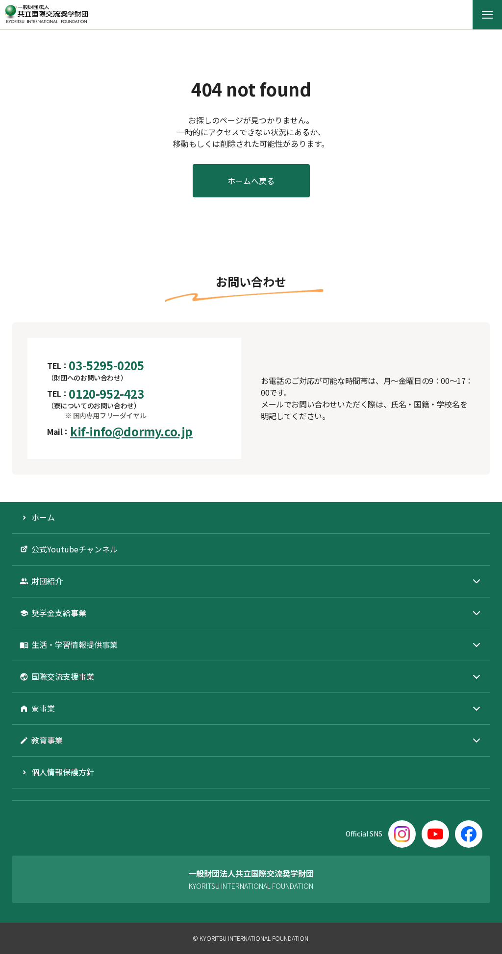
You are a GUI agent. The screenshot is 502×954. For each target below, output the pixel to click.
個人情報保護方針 (62, 772)
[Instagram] (402, 834)
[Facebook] (468, 834)
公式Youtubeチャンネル (74, 549)
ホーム (43, 517)
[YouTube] (435, 834)
